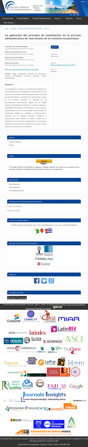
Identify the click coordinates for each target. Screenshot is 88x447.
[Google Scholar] (76, 389)
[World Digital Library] (39, 255)
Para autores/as (14, 187)
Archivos (13, 28)
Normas (58, 18)
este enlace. (58, 225)
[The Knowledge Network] (48, 428)
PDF (55, 47)
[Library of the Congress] (48, 255)
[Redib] (18, 334)
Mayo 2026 (37, 225)
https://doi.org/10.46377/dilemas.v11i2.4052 (23, 69)
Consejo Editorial (23, 18)
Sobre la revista (7, 18)
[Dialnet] (44, 265)
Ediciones (69, 18)
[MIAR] (68, 322)
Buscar (79, 18)
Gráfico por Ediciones (14, 206)
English (11, 145)
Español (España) (15, 142)
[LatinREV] (64, 334)
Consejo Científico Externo (41, 18)
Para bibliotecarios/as (16, 190)
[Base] (14, 366)
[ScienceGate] (32, 366)
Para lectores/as (14, 184)
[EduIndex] (27, 389)
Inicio (6, 28)
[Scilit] (32, 343)
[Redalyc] (44, 261)
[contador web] (17, 299)
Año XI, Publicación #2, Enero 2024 (30, 28)
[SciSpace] (52, 343)
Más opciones (9, 23)
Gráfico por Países (13, 210)
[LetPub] (47, 366)
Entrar (83, 1)
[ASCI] (73, 343)
